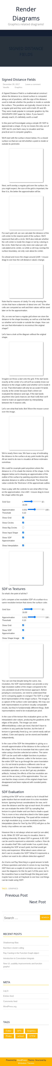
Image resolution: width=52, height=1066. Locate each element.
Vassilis (6, 87)
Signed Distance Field (13, 93)
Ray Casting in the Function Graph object (21, 953)
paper (20, 114)
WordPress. (22, 1060)
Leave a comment (33, 84)
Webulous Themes (26, 1063)
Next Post (38, 901)
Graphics (18, 87)
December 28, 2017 (11, 84)
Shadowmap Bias (11, 942)
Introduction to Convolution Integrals (18, 958)
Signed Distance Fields (19, 79)
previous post (16, 895)
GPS (19, 1031)
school (20, 1036)
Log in (5, 991)
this (33, 874)
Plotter (9, 1036)
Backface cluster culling (13, 948)
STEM (32, 1036)
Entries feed (8, 996)
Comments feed (10, 1001)
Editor (8, 1031)
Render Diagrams (26, 13)
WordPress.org (9, 1006)
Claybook (25, 877)
